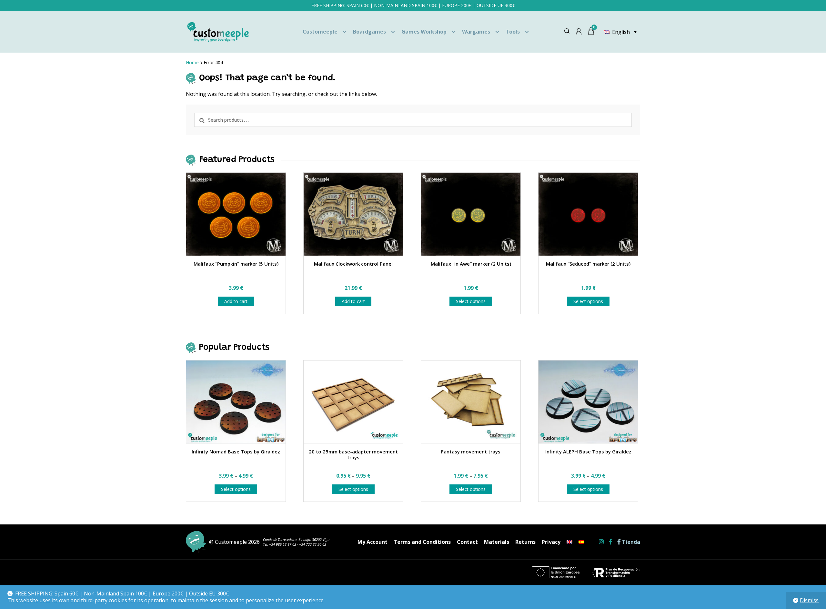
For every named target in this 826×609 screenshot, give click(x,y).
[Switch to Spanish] (581, 542)
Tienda (630, 542)
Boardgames (369, 31)
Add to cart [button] (235, 301)
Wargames (476, 31)
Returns (525, 541)
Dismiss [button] (809, 600)
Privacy (551, 541)
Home (192, 62)
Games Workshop (424, 31)
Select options (471, 301)
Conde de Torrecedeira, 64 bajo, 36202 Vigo (296, 539)
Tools (513, 31)
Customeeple (320, 31)
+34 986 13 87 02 (282, 544)
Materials (496, 541)
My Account (373, 541)
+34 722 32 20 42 (312, 544)
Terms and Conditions (422, 541)
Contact (467, 541)
